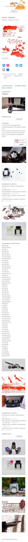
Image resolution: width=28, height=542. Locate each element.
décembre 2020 (5, 296)
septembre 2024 (5, 258)
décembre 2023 (5, 266)
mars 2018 (4, 352)
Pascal (5, 77)
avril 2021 (4, 288)
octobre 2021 (5, 281)
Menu (14, 11)
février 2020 (4, 312)
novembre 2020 (5, 297)
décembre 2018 (5, 335)
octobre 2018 (5, 338)
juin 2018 (4, 346)
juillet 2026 (4, 245)
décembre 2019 (5, 316)
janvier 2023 (4, 271)
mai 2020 (4, 307)
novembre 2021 (5, 279)
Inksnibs (14, 3)
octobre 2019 (5, 320)
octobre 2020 (5, 299)
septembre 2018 (5, 340)
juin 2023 (4, 269)
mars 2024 (4, 260)
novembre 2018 (5, 337)
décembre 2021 (5, 277)
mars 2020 (4, 310)
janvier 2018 (4, 355)
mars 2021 (4, 290)
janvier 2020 (4, 314)
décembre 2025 (5, 247)
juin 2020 (4, 305)
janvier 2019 (4, 333)
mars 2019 (4, 329)
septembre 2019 (5, 322)
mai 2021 (4, 286)
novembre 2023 (5, 268)
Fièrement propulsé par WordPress (9, 539)
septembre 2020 (5, 301)
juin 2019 (4, 324)
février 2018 (4, 353)
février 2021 (4, 292)
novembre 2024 (5, 256)
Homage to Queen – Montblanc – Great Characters (13, 195)
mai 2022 (4, 275)
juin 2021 (4, 284)
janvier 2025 (4, 253)
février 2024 (4, 262)
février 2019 (4, 331)
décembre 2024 (5, 254)
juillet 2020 (4, 303)
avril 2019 (4, 327)
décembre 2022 (5, 273)
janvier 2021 (4, 294)
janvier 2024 (4, 264)
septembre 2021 (5, 282)
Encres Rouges (7, 75)
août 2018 (4, 342)
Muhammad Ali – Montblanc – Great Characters (13, 186)
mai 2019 (4, 325)
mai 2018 (4, 348)
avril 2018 (4, 350)
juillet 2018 (4, 344)
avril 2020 (4, 309)
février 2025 (4, 251)
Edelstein (21, 74)
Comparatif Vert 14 (6, 189)
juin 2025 (4, 249)
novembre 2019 (5, 318)
